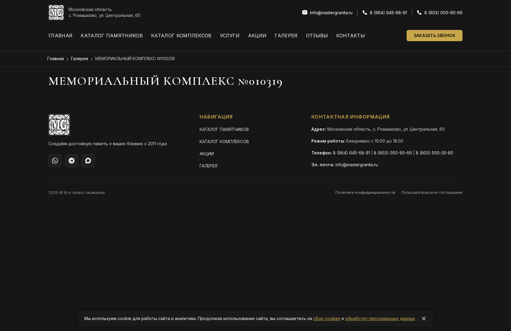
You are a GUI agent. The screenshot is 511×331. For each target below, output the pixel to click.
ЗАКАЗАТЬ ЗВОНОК (434, 35)
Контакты (350, 36)
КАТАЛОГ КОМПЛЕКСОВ (224, 141)
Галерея (286, 36)
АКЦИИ (207, 153)
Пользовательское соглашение (432, 192)
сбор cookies (326, 318)
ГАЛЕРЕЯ (208, 165)
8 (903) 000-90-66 (393, 152)
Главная (60, 36)
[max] (88, 160)
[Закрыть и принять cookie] (423, 318)
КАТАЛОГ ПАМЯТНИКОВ (224, 129)
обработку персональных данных (380, 318)
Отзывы (317, 36)
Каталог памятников (112, 36)
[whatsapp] (55, 160)
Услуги (230, 36)
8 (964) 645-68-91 (351, 152)
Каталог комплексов (181, 36)
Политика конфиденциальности (365, 192)
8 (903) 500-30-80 (434, 152)
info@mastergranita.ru (356, 164)
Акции (257, 36)
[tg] (71, 160)
